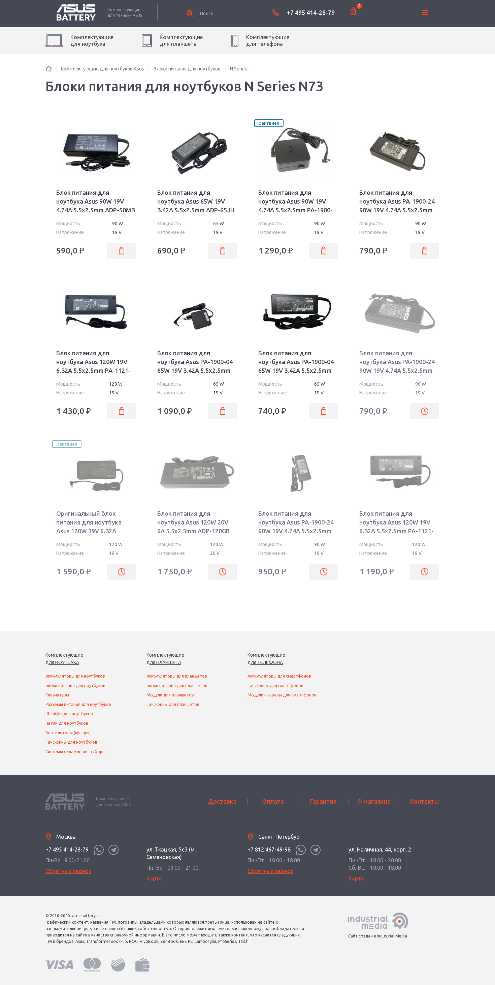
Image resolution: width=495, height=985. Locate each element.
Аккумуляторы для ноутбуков (75, 676)
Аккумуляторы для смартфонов (279, 676)
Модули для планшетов (170, 695)
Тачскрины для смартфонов (275, 685)
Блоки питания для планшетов (176, 685)
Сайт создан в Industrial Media (377, 936)
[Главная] (48, 68)
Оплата (273, 801)
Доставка (222, 801)
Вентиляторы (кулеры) (68, 732)
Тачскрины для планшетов (172, 704)
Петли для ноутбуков (66, 723)
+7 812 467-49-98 (269, 849)
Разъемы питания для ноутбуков (78, 704)
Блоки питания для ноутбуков (75, 685)
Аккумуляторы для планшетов (176, 676)
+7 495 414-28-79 (311, 12)
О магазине (374, 801)
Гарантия (323, 801)
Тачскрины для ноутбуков (71, 742)
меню (425, 12)
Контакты (424, 801)
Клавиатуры (57, 695)
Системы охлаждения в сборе (75, 751)
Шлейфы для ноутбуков (69, 714)
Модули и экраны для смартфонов (282, 695)
